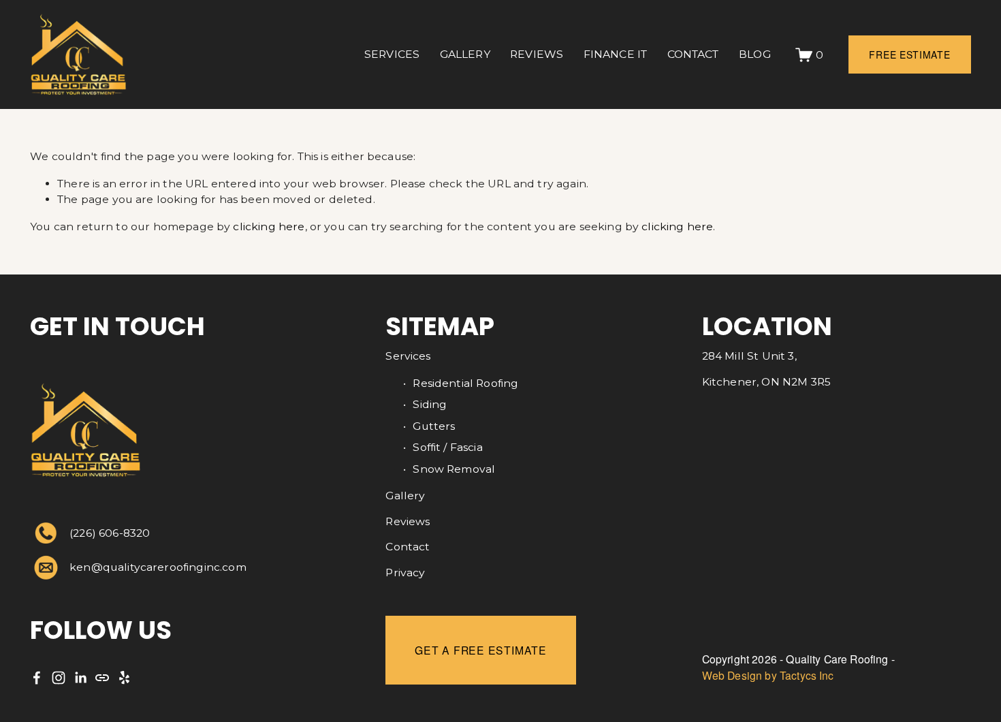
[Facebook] (37, 678)
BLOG (755, 54)
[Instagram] (58, 678)
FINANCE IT (616, 54)
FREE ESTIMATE (909, 54)
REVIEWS (536, 54)
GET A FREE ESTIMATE (481, 649)
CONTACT (693, 54)
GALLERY (465, 54)
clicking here (268, 226)
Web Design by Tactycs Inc (768, 675)
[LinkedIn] (80, 678)
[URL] (102, 678)
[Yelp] (124, 678)
